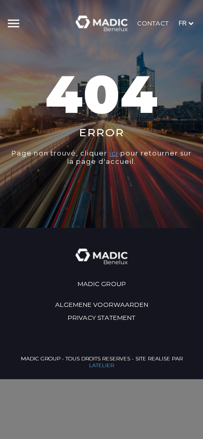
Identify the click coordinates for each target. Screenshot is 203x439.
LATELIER (101, 365)
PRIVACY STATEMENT (101, 317)
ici (113, 153)
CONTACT (153, 23)
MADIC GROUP (102, 284)
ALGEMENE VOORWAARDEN (101, 304)
